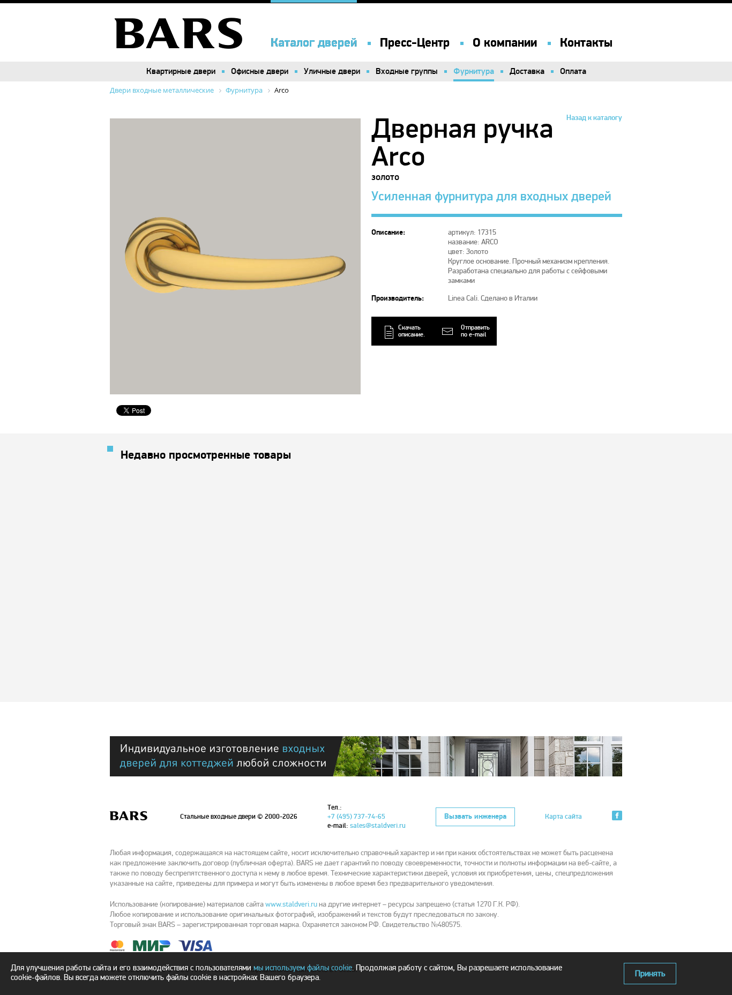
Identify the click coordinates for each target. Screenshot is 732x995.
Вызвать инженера (475, 816)
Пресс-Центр (415, 43)
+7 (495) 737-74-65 (356, 816)
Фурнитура (473, 71)
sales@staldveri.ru (378, 825)
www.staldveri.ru (291, 904)
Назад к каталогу (594, 117)
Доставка (527, 71)
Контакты (586, 43)
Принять (650, 973)
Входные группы (407, 71)
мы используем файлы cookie (302, 967)
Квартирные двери (180, 71)
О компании (505, 43)
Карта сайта (563, 816)
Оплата (573, 71)
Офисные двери (259, 71)
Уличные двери (332, 71)
